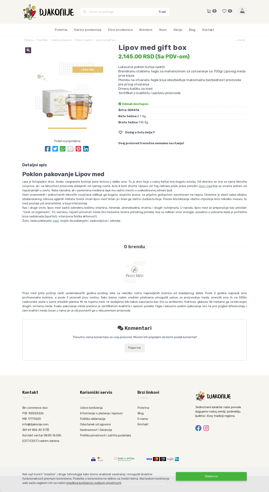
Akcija (177, 30)
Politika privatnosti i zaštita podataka (105, 435)
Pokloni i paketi (83, 40)
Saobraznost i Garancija (96, 430)
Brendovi (145, 30)
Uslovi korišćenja (91, 408)
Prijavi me (134, 348)
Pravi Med (42, 40)
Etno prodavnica (120, 30)
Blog (192, 30)
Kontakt (208, 30)
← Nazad (240, 40)
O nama (142, 419)
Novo (163, 30)
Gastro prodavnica (87, 30)
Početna (61, 30)
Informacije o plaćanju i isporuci (101, 413)
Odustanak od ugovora (95, 424)
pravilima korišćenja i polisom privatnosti (93, 483)
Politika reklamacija (92, 419)
